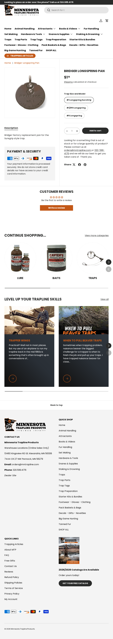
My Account (10, 599)
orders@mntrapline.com (78, 150)
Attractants (65, 436)
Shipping (68, 82)
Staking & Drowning (69, 469)
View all (104, 299)
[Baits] (56, 258)
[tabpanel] (29, 137)
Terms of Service (13, 588)
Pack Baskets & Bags (54, 45)
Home (7, 28)
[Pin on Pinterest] (85, 164)
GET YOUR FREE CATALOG (75, 583)
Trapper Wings (19, 340)
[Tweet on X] (74, 164)
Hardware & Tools (68, 458)
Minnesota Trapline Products (23, 629)
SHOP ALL (51, 50)
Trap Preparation (56, 39)
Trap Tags (36, 39)
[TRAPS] (92, 258)
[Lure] (20, 258)
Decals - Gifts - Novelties (83, 45)
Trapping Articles (13, 544)
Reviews (8, 571)
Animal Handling (25, 28)
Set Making (11, 34)
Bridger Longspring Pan (26, 63)
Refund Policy (11, 577)
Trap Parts (21, 39)
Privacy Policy (11, 593)
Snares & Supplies (68, 463)
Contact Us (10, 566)
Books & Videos (67, 441)
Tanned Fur (36, 50)
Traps (7, 39)
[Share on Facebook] (79, 164)
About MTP (10, 549)
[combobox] (76, 10)
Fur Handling (91, 28)
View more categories (97, 235)
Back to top (56, 405)
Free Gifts (9, 560)
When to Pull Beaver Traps (82, 340)
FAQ (6, 555)
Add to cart (95, 130)
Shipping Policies (13, 582)
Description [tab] (11, 128)
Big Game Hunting (15, 50)
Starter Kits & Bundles (82, 39)
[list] (30, 93)
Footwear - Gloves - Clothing (21, 45)
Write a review (56, 207)
